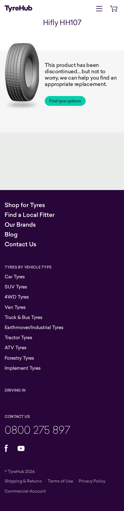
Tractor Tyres (18, 337)
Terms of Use (60, 481)
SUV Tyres (16, 286)
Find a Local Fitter (30, 215)
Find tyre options (65, 101)
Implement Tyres (23, 368)
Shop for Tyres (25, 205)
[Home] (18, 8)
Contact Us (20, 244)
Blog (11, 234)
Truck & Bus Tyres (23, 317)
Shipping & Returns (23, 481)
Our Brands (20, 225)
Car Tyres (15, 276)
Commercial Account (25, 491)
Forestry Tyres (19, 358)
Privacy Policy (92, 481)
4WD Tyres (17, 297)
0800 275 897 (37, 429)
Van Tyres (15, 307)
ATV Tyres (16, 347)
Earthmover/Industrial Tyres (34, 327)
